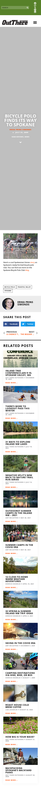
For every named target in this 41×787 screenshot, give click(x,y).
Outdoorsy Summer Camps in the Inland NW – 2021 (18, 513)
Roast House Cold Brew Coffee (17, 705)
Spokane (7, 291)
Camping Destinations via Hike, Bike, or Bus (20, 674)
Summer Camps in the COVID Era (19, 546)
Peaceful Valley (24, 287)
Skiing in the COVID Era (20, 643)
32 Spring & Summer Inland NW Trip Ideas (19, 612)
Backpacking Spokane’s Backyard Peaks (18, 770)
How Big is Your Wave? (20, 736)
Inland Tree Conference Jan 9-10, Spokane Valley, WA (18, 372)
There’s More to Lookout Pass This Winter (17, 408)
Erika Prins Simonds (20, 130)
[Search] (27, 7)
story (32, 262)
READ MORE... (11, 383)
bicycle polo (9, 287)
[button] (35, 22)
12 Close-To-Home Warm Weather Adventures (16, 579)
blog (27, 270)
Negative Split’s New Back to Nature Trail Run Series (19, 477)
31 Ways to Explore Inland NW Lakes (17, 442)
